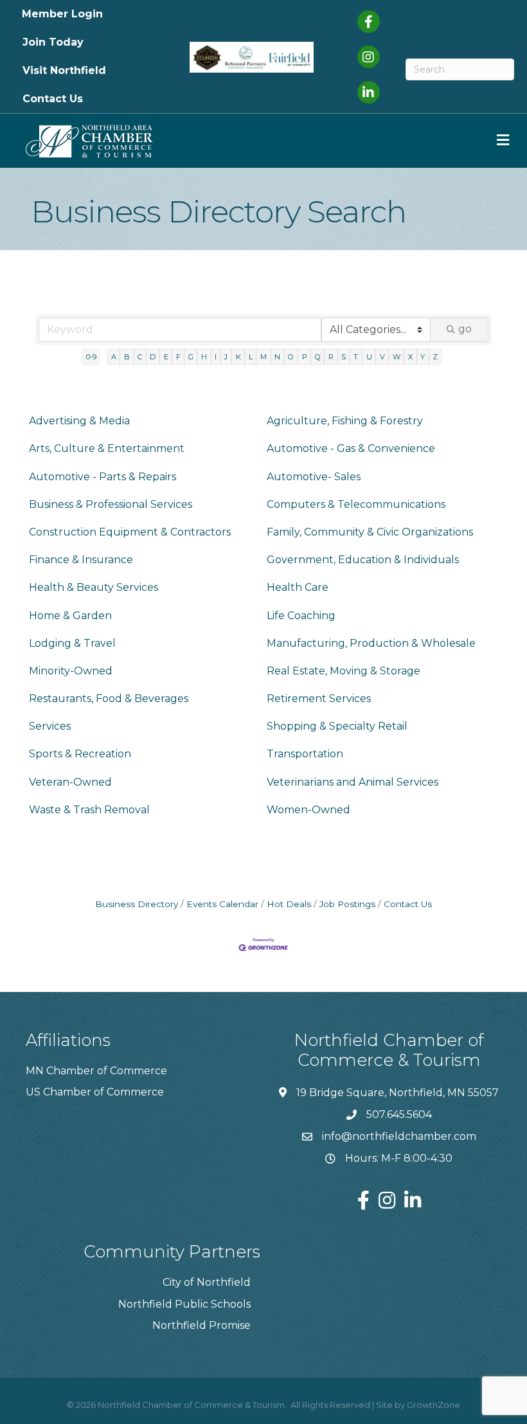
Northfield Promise (201, 1325)
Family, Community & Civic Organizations (370, 532)
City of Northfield (207, 1282)
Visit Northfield (64, 70)
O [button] (291, 356)
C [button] (140, 356)
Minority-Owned (70, 671)
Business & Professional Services (110, 504)
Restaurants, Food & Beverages (108, 698)
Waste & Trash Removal (89, 810)
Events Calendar (222, 904)
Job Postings (347, 904)
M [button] (263, 356)
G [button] (190, 356)
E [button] (166, 356)
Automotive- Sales (314, 477)
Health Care (297, 587)
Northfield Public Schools (184, 1304)
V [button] (382, 356)
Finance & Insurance (81, 560)
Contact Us (52, 99)
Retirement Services (319, 698)
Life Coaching (301, 615)
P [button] (304, 356)
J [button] (226, 356)
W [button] (396, 356)
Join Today (53, 42)
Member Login (62, 14)
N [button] (277, 356)
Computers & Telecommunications (356, 504)
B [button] (127, 356)
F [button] (178, 356)
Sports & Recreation (80, 754)
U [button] (369, 356)
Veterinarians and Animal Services (352, 782)
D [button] (153, 356)
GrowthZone (433, 1405)
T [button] (355, 356)
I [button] (216, 356)
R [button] (331, 356)
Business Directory (136, 904)
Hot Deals (289, 904)
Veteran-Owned (70, 782)
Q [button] (318, 356)
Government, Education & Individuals (363, 560)
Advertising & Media (79, 421)
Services (50, 726)
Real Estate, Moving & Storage (343, 671)
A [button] (113, 356)
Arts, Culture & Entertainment (106, 448)
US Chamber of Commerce (95, 1092)
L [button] (251, 356)
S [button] (343, 356)
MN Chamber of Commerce (96, 1071)
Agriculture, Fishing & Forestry (345, 421)
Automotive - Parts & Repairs (102, 477)
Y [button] (422, 356)
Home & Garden (70, 615)
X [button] (410, 356)
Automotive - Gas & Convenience (351, 448)
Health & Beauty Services (93, 587)
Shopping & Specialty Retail (337, 726)
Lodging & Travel (72, 643)
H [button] (204, 356)
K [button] (238, 356)
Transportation (305, 754)
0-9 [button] (91, 356)
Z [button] (435, 356)
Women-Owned (308, 810)
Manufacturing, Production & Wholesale (371, 643)
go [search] (465, 329)
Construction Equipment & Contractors (130, 532)
